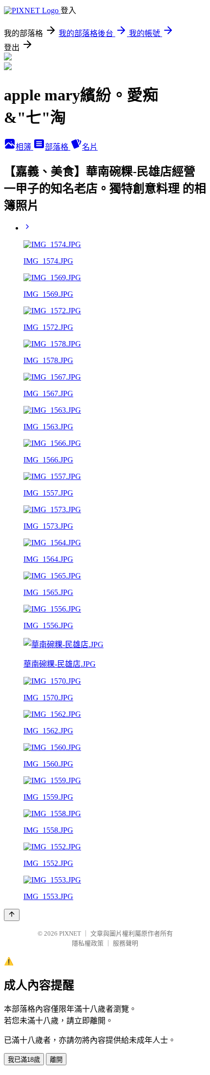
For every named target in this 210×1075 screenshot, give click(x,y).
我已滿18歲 (24, 1059)
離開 (56, 1059)
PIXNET (70, 933)
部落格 (57, 147)
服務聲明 (125, 943)
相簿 (24, 147)
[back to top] (12, 915)
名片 (90, 147)
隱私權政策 (88, 943)
